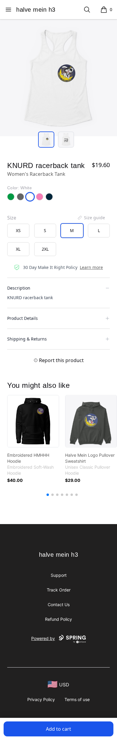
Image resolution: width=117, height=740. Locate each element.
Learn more (91, 267)
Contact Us (59, 604)
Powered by (43, 638)
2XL (45, 249)
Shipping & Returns (27, 339)
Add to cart (58, 729)
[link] (33, 421)
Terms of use (77, 699)
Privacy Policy (41, 699)
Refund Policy (58, 619)
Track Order (58, 589)
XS (18, 230)
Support (59, 575)
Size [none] (11, 217)
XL (18, 249)
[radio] (18, 230)
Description (18, 288)
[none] (91, 218)
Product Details (22, 318)
